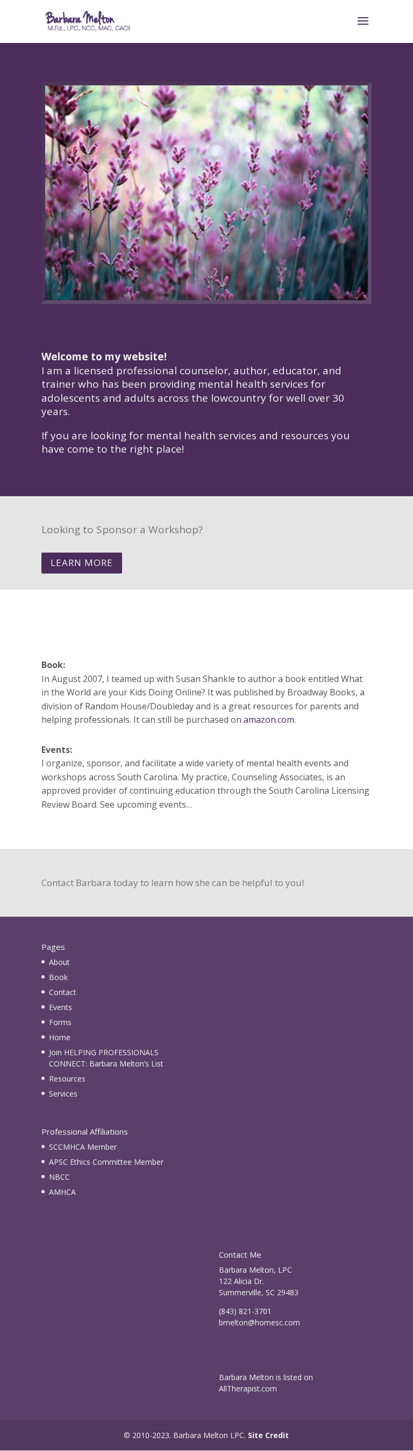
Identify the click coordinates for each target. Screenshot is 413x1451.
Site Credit (268, 1435)
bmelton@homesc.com (259, 1322)
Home (59, 1037)
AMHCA (62, 1192)
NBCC (59, 1177)
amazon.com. (270, 720)
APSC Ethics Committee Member (106, 1162)
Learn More (82, 562)
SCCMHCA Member (83, 1147)
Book (58, 977)
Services (63, 1094)
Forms (60, 1022)
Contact (62, 992)
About (59, 962)
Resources (67, 1078)
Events (60, 1007)
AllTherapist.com (248, 1388)
